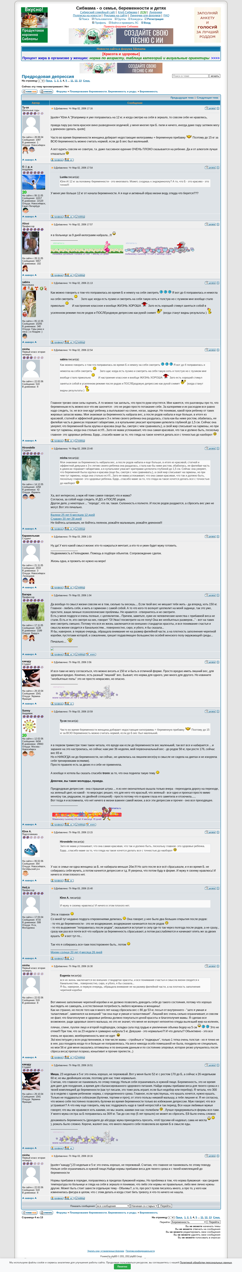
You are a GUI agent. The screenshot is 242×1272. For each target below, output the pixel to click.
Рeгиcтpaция (155, 19)
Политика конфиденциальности (140, 1251)
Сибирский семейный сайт (97, 12)
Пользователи (103, 19)
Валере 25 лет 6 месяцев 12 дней (73, 514)
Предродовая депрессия (48, 76)
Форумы (61, 91)
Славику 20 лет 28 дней (66, 518)
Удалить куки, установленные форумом (105, 1251)
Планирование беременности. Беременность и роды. (103, 91)
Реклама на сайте (115, 15)
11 (72, 80)
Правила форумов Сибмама (121, 26)
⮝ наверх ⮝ (29, 159)
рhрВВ (114, 1256)
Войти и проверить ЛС (125, 22)
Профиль (100, 22)
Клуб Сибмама (127, 12)
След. (86, 80)
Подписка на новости (87, 15)
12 (76, 80)
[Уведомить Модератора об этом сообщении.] (217, 108)
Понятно (122, 1266)
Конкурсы (137, 19)
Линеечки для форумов (145, 15)
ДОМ (143, 12)
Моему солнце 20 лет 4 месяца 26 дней (76, 952)
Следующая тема (207, 97)
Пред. (49, 80)
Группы (121, 19)
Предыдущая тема (182, 97)
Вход (147, 22)
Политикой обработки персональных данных (206, 1262)
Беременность (149, 91)
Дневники (155, 12)
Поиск (85, 19)
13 (80, 80)
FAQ (166, 15)
